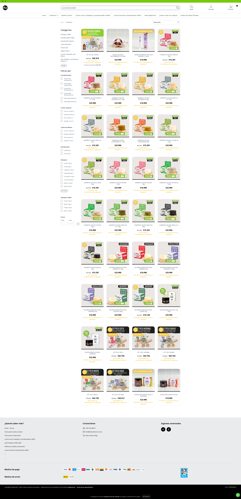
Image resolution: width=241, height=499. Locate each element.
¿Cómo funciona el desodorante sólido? (127, 15)
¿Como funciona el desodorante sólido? (17, 450)
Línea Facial (64, 48)
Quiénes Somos (66, 15)
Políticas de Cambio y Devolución (15, 446)
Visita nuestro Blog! (91, 435)
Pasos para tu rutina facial (12, 435)
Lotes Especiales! (66, 44)
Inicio (44, 15)
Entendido (146, 496)
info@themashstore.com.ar (94, 432)
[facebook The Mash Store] (5, 1)
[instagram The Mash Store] (2, 1)
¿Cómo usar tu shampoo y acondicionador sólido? (92, 15)
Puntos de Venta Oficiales (190, 15)
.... (5, 457)
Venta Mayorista (150, 15)
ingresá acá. (72, 487)
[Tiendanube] (230, 487)
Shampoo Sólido (66, 34)
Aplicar (78, 223)
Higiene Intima (65, 51)
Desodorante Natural (67, 41)
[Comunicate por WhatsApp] (238, 495)
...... (5, 454)
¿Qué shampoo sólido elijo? (13, 443)
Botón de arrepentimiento (85, 487)
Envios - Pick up (9, 428)
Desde (62, 220)
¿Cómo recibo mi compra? (168, 15)
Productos (53, 15)
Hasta (70, 220)
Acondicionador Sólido (67, 38)
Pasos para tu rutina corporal (13, 432)
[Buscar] (177, 8)
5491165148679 (90, 428)
